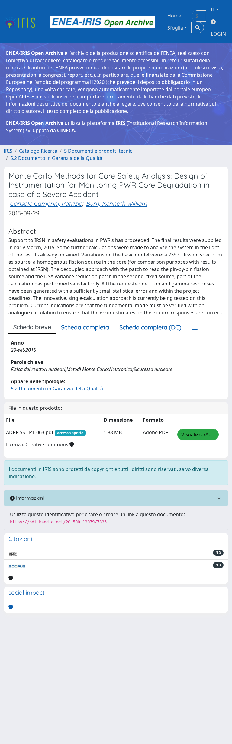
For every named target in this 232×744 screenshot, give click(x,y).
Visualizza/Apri (198, 434)
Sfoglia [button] (175, 27)
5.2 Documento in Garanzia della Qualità (56, 158)
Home (174, 15)
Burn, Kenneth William (116, 203)
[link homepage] (22, 21)
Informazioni (29, 498)
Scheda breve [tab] (32, 327)
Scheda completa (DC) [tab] (150, 327)
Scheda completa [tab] (85, 327)
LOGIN (218, 33)
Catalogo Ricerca (38, 151)
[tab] (194, 327)
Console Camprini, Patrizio (46, 203)
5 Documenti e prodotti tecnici (99, 151)
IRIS (8, 151)
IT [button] (213, 9)
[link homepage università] (102, 21)
